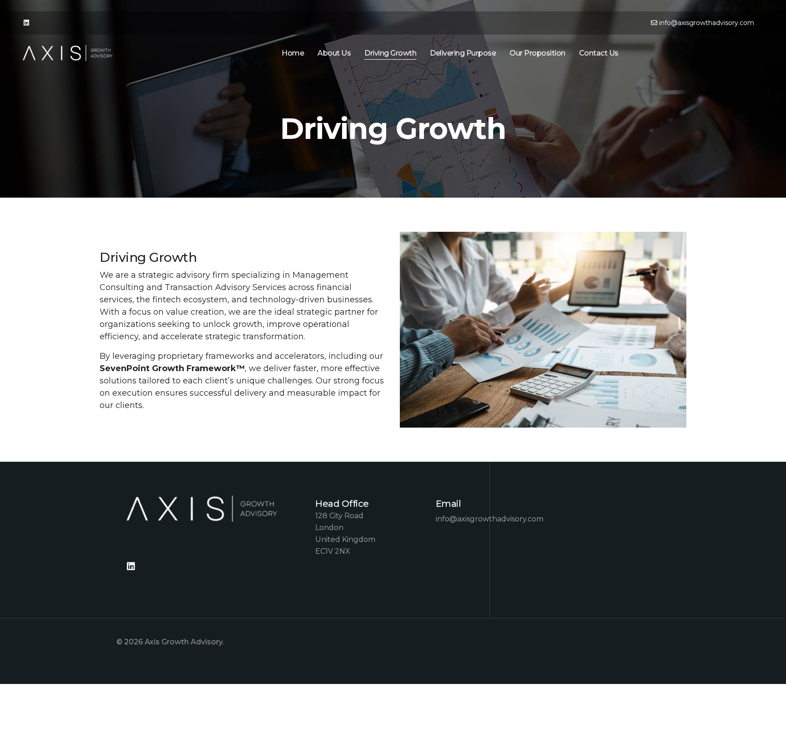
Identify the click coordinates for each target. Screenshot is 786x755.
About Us (334, 53)
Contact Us (599, 53)
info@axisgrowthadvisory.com (706, 23)
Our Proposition (537, 53)
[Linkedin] (26, 23)
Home (293, 53)
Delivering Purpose (463, 53)
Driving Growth (390, 53)
